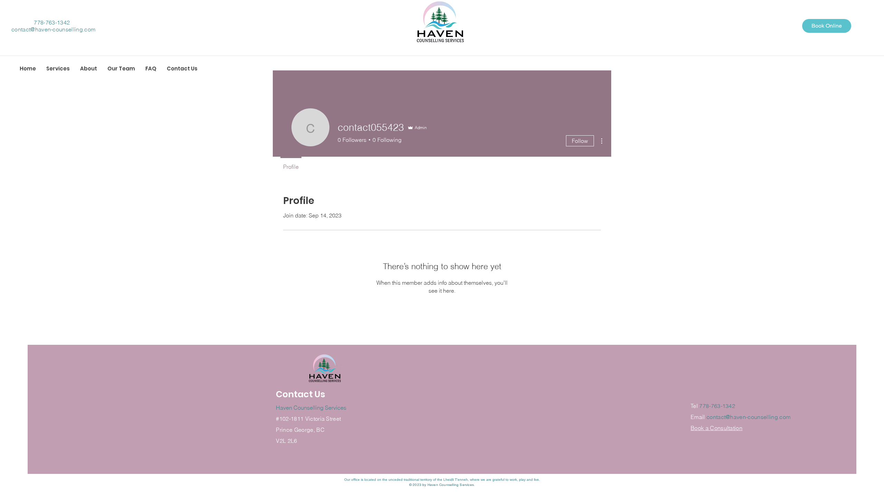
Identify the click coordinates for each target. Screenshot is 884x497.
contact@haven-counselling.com (53, 29)
